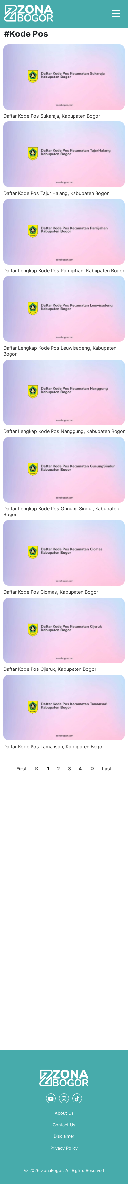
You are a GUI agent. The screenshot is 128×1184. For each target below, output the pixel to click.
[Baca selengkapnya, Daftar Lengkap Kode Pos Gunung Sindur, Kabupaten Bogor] (64, 470)
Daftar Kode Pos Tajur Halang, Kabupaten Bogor (56, 193)
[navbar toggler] (116, 14)
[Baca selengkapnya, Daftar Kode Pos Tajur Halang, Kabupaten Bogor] (64, 154)
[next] (92, 768)
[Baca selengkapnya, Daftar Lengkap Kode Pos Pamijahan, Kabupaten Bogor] (64, 232)
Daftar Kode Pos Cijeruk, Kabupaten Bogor (49, 669)
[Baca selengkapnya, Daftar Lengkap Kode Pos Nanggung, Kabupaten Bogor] (64, 392)
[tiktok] (77, 1098)
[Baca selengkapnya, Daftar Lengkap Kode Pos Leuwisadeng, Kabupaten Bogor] (64, 309)
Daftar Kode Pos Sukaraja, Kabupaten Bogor (51, 116)
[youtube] (51, 1098)
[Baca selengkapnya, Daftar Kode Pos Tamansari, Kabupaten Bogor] (64, 707)
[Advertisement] (64, 841)
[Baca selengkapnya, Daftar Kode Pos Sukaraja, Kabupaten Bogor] (64, 77)
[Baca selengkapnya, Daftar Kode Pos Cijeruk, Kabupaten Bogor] (64, 630)
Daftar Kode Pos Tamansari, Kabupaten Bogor (53, 746)
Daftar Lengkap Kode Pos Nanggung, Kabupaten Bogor (64, 431)
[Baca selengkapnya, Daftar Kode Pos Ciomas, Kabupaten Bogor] (64, 553)
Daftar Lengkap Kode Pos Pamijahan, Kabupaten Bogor (63, 270)
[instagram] (64, 1098)
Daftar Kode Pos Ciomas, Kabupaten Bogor (50, 592)
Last (107, 768)
